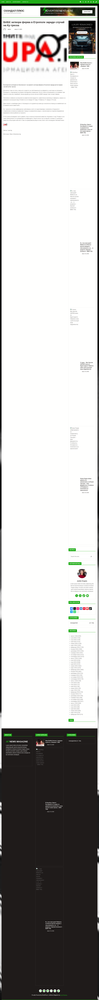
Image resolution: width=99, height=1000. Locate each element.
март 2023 (74, 712)
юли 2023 (73, 705)
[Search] (91, 556)
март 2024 (74, 690)
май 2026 (73, 641)
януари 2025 (74, 671)
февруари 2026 (75, 647)
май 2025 (73, 664)
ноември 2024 (75, 675)
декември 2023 (75, 696)
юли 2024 (73, 682)
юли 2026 (73, 638)
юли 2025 (73, 660)
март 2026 (74, 645)
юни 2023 (73, 707)
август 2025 (74, 658)
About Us (8, 1)
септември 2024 (75, 679)
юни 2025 (73, 662)
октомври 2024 (75, 677)
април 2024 (74, 688)
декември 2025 (75, 651)
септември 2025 (75, 656)
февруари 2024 (75, 692)
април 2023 (74, 710)
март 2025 (74, 668)
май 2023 (73, 709)
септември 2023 (75, 701)
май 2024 (73, 686)
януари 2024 (74, 694)
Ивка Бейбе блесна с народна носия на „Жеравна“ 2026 (86, 64)
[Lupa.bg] (5, 126)
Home (3, 1)
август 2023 (74, 703)
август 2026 (74, 636)
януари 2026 (74, 649)
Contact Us (25, 1)
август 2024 (74, 681)
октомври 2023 (75, 699)
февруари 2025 (75, 669)
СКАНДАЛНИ (74, 623)
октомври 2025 (75, 654)
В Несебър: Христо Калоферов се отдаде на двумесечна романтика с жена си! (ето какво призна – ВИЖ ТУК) (86, 128)
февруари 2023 (75, 714)
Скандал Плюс (14, 10)
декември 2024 (75, 673)
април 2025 (74, 666)
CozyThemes (63, 995)
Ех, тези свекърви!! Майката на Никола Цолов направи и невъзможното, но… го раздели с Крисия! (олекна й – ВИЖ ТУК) (86, 247)
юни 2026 (73, 640)
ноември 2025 (75, 653)
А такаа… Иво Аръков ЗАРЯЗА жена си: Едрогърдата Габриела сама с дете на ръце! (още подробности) (86, 366)
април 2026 (74, 643)
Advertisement (16, 1)
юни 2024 (73, 684)
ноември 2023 (75, 697)
